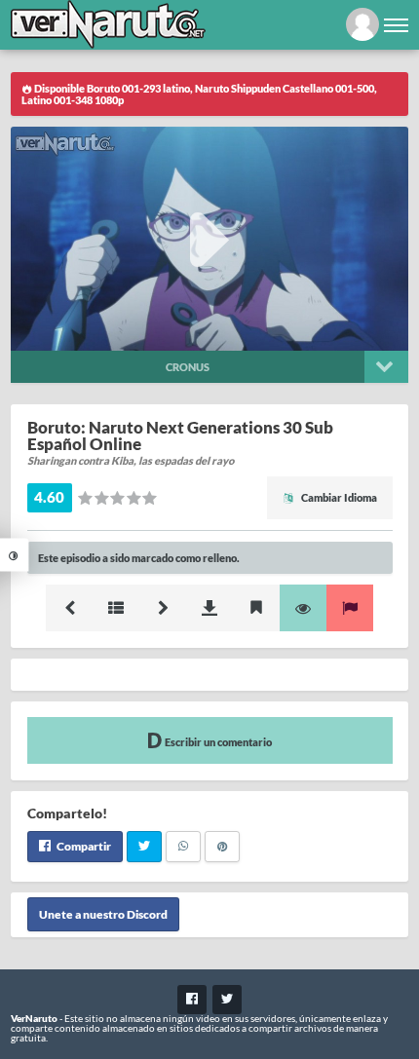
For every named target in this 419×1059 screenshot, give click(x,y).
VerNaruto (34, 1018)
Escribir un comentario (217, 742)
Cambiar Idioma (338, 497)
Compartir (83, 846)
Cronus (188, 366)
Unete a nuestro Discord (103, 914)
